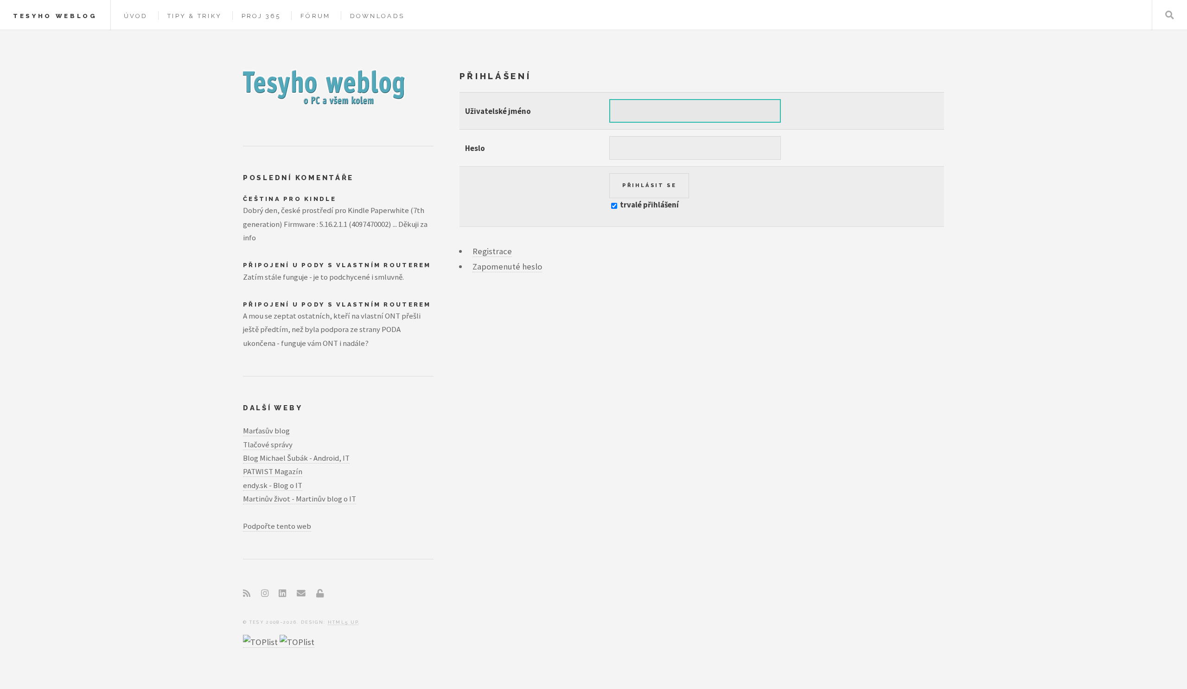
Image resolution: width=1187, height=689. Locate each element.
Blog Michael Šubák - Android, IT (296, 458)
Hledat (1169, 15)
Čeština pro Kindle (289, 198)
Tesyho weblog (55, 16)
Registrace (492, 251)
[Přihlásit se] (320, 593)
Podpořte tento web (277, 526)
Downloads (377, 16)
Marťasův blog (266, 431)
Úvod (136, 16)
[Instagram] (264, 593)
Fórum (315, 16)
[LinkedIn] (282, 593)
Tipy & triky (194, 16)
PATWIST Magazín (272, 471)
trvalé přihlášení (649, 205)
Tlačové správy (268, 444)
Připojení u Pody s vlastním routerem (337, 265)
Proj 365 (261, 16)
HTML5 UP (343, 622)
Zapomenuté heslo (507, 266)
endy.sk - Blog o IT (272, 485)
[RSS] (246, 593)
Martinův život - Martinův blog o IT (299, 499)
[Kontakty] (301, 593)
